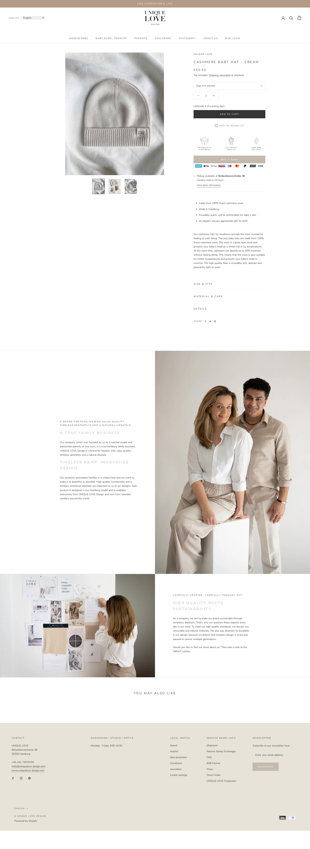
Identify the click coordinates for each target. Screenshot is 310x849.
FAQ (209, 757)
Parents (140, 38)
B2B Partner (213, 763)
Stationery (187, 38)
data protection (178, 757)
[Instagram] (21, 778)
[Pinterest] (215, 321)
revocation (176, 769)
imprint (174, 751)
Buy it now (229, 159)
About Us (210, 38)
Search (174, 745)
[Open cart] (299, 18)
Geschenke (163, 38)
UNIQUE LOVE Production (221, 781)
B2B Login (233, 38)
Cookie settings (178, 775)
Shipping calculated (219, 75)
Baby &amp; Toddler (111, 38)
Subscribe (265, 766)
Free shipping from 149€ (155, 3)
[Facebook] (206, 321)
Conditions (176, 763)
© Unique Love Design (30, 816)
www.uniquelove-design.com (28, 770)
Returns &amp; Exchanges (221, 751)
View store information (209, 185)
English (14, 18)
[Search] (291, 18)
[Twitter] (210, 321)
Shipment (212, 745)
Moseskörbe (78, 38)
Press (210, 769)
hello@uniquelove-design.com (28, 766)
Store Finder (213, 775)
